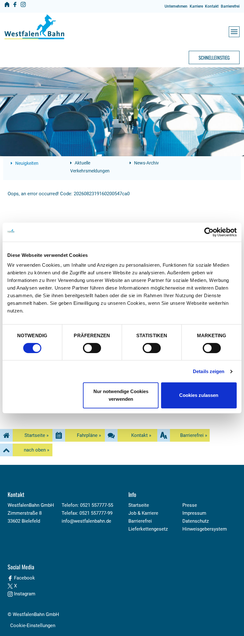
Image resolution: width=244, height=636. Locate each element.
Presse (189, 505)
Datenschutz (195, 521)
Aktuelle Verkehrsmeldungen (90, 166)
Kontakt (212, 6)
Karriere (196, 6)
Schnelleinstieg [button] (214, 57)
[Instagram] (23, 4)
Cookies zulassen (198, 395)
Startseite (138, 505)
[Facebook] (14, 4)
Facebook (24, 578)
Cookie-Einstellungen (32, 625)
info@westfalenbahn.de (86, 521)
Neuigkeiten (26, 163)
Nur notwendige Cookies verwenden (120, 395)
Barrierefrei (230, 6)
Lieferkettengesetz (148, 529)
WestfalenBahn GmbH (36, 614)
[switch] (92, 348)
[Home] (7, 4)
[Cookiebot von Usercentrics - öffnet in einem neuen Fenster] (209, 232)
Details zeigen (208, 371)
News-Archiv (146, 162)
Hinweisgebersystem (204, 529)
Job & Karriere (143, 513)
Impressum (194, 513)
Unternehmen (176, 6)
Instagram (24, 594)
